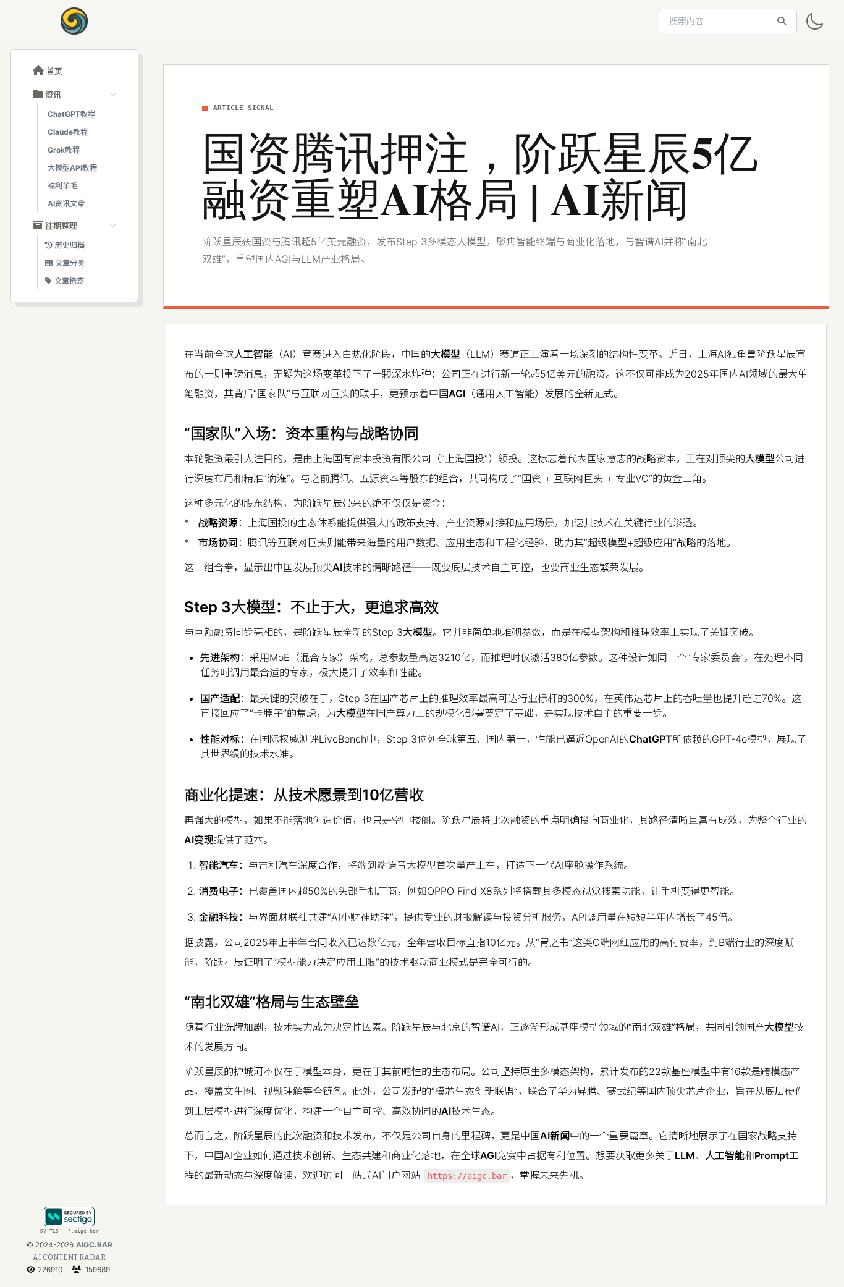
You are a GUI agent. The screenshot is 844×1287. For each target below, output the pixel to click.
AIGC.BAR (94, 1244)
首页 (54, 71)
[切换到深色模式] (814, 22)
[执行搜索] (781, 21)
